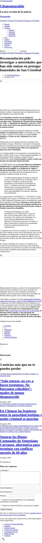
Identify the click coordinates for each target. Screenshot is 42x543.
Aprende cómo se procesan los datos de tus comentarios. (21, 514)
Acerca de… (8, 47)
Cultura (6, 40)
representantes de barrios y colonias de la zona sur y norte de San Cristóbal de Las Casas (21, 300)
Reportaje (12, 34)
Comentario (4, 470)
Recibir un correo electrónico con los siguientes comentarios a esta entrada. (17, 501)
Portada (6, 24)
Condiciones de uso (11, 532)
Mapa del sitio (9, 534)
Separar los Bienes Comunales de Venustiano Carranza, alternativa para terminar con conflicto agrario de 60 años (20, 444)
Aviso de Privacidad (11, 530)
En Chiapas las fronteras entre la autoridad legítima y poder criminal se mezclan (21, 415)
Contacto (7, 536)
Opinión (7, 26)
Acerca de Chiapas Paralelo (13, 524)
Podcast (7, 45)
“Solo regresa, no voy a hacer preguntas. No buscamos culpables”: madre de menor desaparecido (16, 389)
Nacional (12, 32)
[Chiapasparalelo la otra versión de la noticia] (21, 1)
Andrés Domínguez (13, 75)
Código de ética (9, 528)
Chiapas (11, 30)
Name (6, 488)
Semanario (8, 43)
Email (6, 492)
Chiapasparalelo (12, 6)
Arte (5, 38)
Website (2, 496)
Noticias (7, 28)
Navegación (5, 16)
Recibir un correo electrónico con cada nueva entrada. (21, 505)
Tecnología (8, 41)
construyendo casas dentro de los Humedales (24, 311)
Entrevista (12, 36)
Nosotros (7, 526)
